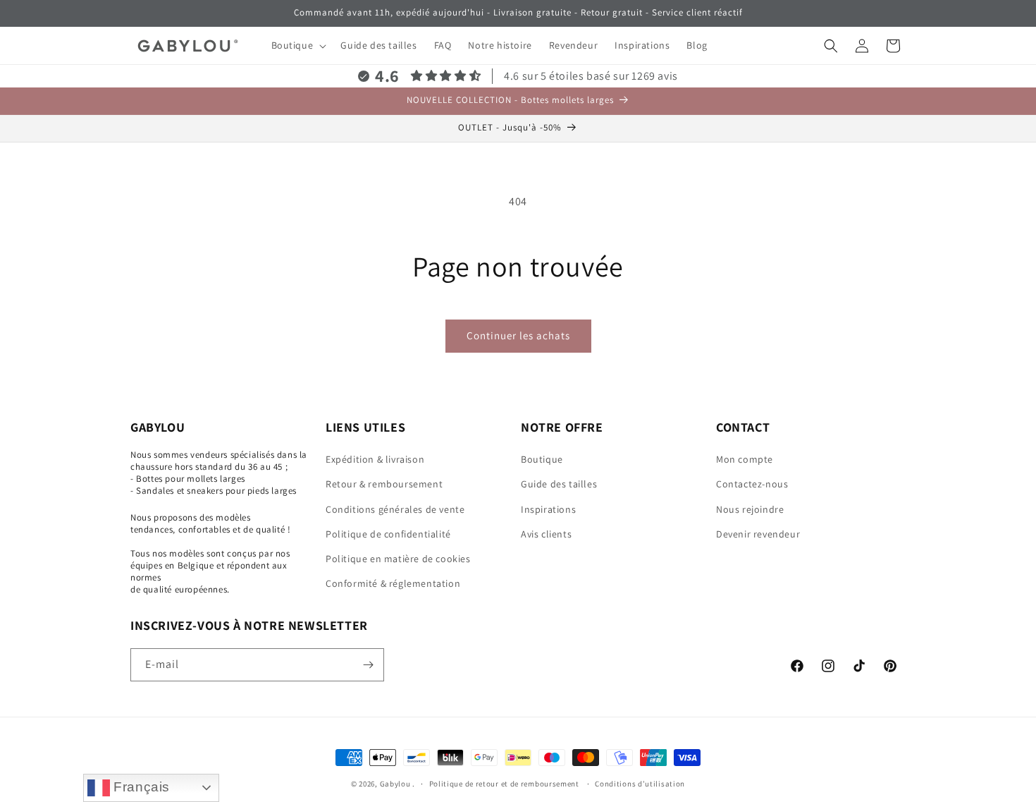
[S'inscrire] (367, 664)
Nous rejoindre (750, 509)
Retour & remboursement (384, 484)
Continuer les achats (518, 335)
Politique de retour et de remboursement (505, 784)
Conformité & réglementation (393, 583)
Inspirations (548, 509)
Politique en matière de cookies (398, 558)
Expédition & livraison (375, 459)
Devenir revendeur (758, 534)
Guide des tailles (559, 484)
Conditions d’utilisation (640, 784)
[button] (298, 45)
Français (140, 786)
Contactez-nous (752, 484)
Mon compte (744, 459)
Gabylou (395, 784)
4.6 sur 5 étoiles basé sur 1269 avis (591, 75)
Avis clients (546, 534)
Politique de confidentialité (388, 534)
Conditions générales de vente (395, 509)
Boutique (542, 459)
